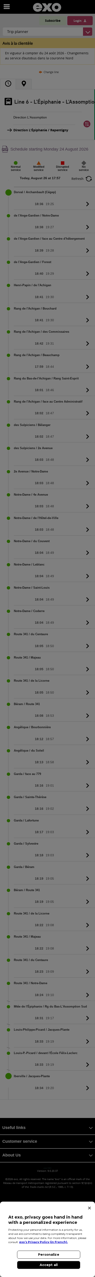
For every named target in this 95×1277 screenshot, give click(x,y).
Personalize (48, 1254)
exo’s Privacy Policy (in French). (43, 1242)
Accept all (49, 1265)
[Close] (89, 1208)
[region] (47, 1239)
